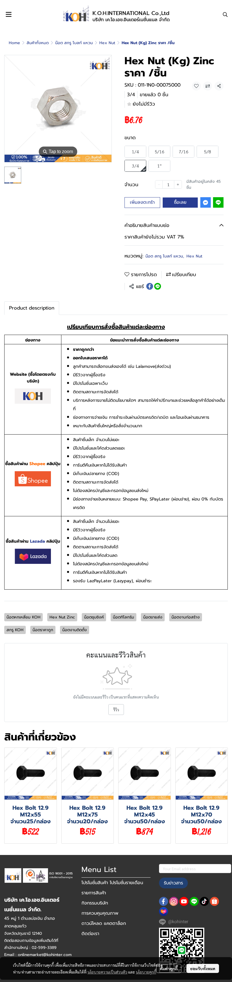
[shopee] (214, 901)
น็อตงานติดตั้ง (74, 630)
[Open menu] (8, 14)
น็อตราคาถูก (43, 630)
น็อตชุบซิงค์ (94, 617)
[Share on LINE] (157, 286)
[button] (225, 14)
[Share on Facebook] (149, 286)
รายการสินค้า (93, 892)
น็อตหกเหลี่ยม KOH (23, 617)
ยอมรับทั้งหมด (202, 968)
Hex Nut (107, 43)
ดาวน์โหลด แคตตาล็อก (103, 923)
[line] (194, 901)
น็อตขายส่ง (152, 617)
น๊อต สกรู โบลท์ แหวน (74, 43)
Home (14, 43)
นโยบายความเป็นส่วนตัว (107, 971)
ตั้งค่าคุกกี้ (169, 968)
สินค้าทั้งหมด (38, 43)
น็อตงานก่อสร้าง (185, 617)
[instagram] (173, 901)
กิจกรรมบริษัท (94, 903)
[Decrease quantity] (159, 184)
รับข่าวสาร (173, 883)
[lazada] (163, 911)
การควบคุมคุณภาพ (99, 913)
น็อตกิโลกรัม (123, 617)
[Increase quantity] (178, 184)
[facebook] (163, 901)
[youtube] (183, 901)
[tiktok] (204, 901)
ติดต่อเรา (90, 933)
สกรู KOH (15, 630)
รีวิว (116, 709)
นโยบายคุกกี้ (146, 971)
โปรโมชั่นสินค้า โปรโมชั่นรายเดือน (112, 882)
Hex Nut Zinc (62, 617)
